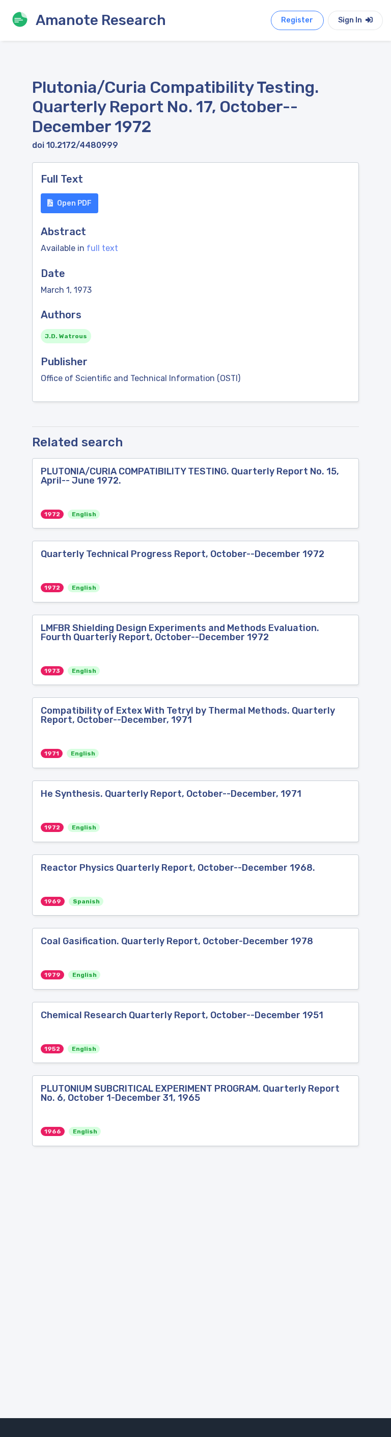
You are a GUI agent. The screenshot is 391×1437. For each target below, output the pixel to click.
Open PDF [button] (74, 203)
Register (297, 20)
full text (102, 248)
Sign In (351, 20)
